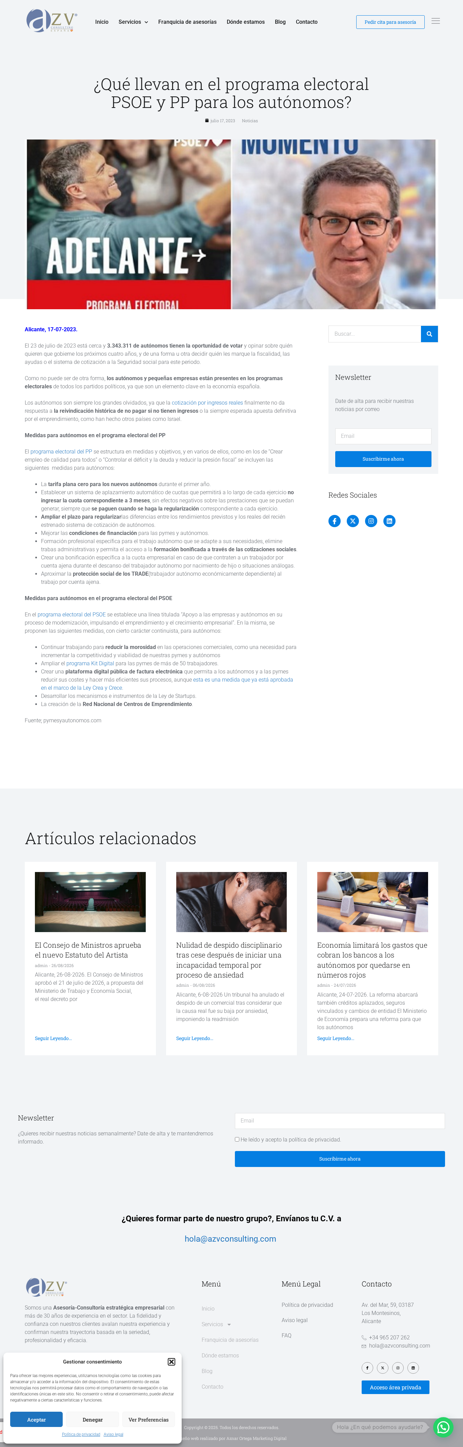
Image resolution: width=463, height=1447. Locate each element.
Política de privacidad (81, 1434)
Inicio (101, 22)
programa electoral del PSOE (72, 614)
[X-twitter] (353, 521)
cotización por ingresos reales (207, 403)
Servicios (130, 22)
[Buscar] (429, 334)
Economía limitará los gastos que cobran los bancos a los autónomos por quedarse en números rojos (372, 960)
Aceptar (36, 1419)
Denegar (93, 1419)
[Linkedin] (389, 521)
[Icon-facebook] (334, 521)
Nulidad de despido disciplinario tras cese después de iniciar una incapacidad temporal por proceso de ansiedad (229, 960)
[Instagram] (371, 521)
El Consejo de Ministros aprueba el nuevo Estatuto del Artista (88, 950)
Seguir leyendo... (53, 1038)
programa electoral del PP (61, 451)
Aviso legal (113, 1434)
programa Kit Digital (91, 663)
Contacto (307, 22)
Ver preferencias (148, 1419)
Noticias (250, 120)
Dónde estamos (246, 22)
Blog (280, 22)
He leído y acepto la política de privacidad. (291, 1139)
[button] (171, 1361)
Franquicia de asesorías (187, 22)
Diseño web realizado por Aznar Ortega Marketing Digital (232, 1438)
